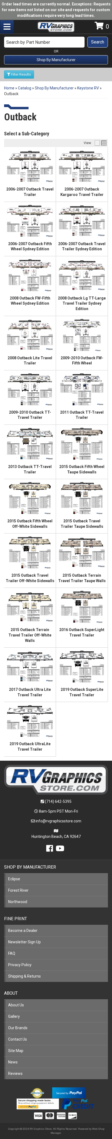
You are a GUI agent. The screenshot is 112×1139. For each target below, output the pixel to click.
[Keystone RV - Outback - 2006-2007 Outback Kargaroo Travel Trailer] (82, 166)
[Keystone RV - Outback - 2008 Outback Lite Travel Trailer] (30, 335)
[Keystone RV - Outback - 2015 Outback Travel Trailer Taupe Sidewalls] (82, 498)
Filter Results (20, 74)
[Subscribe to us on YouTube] (60, 850)
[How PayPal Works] (69, 1092)
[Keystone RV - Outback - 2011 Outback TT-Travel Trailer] (82, 389)
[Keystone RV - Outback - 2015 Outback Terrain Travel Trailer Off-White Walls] (30, 607)
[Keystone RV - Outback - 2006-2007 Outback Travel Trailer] (30, 166)
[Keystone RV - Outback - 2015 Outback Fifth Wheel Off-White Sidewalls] (30, 498)
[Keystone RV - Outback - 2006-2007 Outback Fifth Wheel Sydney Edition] (30, 221)
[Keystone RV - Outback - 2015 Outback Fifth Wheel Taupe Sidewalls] (82, 443)
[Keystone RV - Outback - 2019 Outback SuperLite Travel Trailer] (82, 666)
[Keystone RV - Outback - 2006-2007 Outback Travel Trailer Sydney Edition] (82, 221)
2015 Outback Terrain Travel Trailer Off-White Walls (29, 635)
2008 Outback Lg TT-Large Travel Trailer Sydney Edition (82, 303)
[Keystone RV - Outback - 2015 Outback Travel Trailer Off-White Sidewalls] (30, 552)
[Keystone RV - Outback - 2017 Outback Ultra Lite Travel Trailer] (30, 666)
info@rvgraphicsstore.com (58, 821)
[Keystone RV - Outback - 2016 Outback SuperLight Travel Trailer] (82, 607)
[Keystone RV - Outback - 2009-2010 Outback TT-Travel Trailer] (30, 389)
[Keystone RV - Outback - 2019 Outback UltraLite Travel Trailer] (30, 721)
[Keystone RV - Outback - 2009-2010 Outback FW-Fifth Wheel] (82, 335)
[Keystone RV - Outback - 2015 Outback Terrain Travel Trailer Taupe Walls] (82, 552)
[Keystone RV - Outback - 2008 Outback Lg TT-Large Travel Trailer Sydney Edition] (82, 275)
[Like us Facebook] (49, 850)
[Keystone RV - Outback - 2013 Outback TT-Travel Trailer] (30, 443)
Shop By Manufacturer (56, 60)
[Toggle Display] (101, 143)
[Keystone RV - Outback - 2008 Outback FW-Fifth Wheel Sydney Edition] (30, 275)
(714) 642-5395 (58, 801)
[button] (56, 42)
